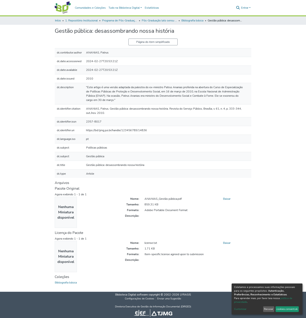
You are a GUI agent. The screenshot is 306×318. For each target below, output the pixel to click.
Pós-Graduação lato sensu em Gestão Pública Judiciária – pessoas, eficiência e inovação (159, 20)
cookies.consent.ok (287, 309)
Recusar (268, 309)
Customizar (240, 309)
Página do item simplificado (153, 42)
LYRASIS (185, 295)
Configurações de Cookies (139, 298)
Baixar (227, 199)
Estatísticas (152, 8)
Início (58, 20)
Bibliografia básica (192, 20)
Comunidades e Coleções (90, 8)
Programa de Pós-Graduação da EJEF (119, 20)
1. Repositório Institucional (81, 20)
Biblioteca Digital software (131, 295)
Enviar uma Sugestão (169, 298)
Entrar (244, 8)
